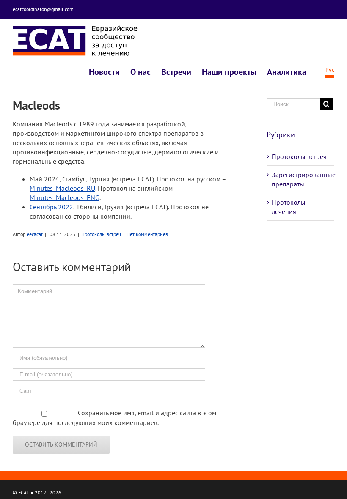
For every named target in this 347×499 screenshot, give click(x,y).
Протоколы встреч (101, 234)
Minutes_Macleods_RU (62, 188)
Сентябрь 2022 (51, 207)
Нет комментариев (147, 234)
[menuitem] (109, 73)
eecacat (35, 234)
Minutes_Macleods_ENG (64, 197)
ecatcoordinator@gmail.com (43, 9)
